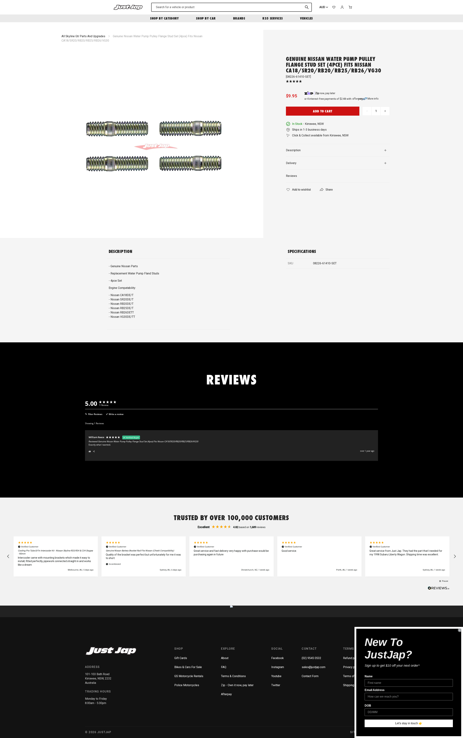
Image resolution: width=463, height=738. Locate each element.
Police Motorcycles (186, 685)
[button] (8, 556)
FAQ (223, 667)
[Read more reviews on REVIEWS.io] (438, 588)
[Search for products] (307, 7)
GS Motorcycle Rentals (188, 676)
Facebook (277, 658)
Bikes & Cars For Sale (188, 667)
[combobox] (231, 7)
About (224, 658)
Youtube (276, 676)
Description (293, 150)
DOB (368, 705)
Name (369, 676)
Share (329, 189)
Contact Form (310, 676)
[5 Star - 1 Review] (338, 81)
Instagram (277, 667)
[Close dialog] (460, 630)
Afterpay (226, 694)
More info (373, 98)
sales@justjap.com (313, 667)
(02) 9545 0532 (311, 658)
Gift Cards (180, 658)
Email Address (375, 690)
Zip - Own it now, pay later (237, 685)
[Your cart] (350, 7)
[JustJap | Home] (128, 7)
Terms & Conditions (233, 676)
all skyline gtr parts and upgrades (83, 36)
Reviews (291, 176)
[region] (231, 556)
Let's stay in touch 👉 (408, 723)
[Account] (342, 7)
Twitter (275, 685)
